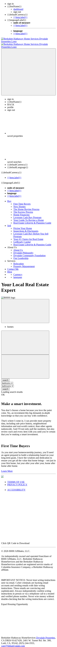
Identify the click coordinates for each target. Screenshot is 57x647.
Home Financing (21, 212)
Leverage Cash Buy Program (27, 214)
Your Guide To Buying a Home (28, 217)
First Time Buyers (22, 201)
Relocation (18, 261)
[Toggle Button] (28, 69)
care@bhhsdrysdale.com (13, 643)
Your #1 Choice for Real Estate (28, 236)
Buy (9, 198)
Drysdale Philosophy (23, 250)
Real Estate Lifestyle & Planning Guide (32, 220)
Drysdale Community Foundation (29, 252)
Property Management (24, 263)
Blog (9, 269)
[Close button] (25, 308)
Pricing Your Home (22, 225)
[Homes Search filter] (25, 364)
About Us (18, 247)
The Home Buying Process (26, 206)
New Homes (19, 204)
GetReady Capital (22, 239)
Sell (9, 223)
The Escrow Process (23, 209)
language (17, 274)
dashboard (18, 9)
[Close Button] (25, 340)
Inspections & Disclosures (25, 228)
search (5, 386)
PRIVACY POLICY (17, 482)
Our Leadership (20, 255)
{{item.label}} (20, 17)
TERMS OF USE (16, 479)
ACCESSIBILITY (16, 487)
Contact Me (13, 266)
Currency (17, 272)
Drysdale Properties (45, 635)
